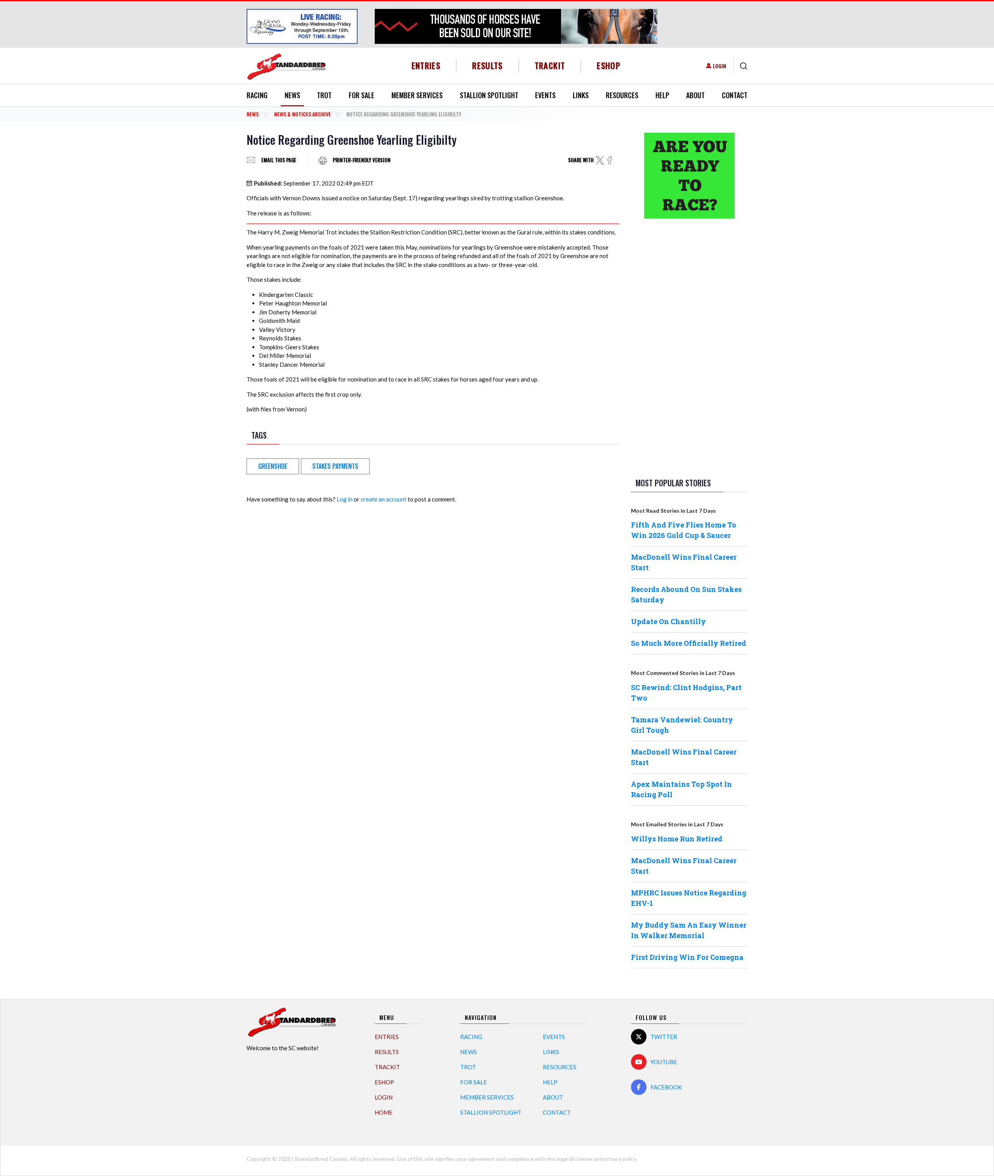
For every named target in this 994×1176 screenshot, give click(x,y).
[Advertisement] (689, 346)
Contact (734, 95)
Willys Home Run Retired (677, 838)
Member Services (417, 95)
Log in (345, 499)
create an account (384, 499)
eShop (608, 65)
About (695, 95)
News (292, 95)
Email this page (278, 160)
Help (662, 95)
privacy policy (620, 1158)
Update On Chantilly (668, 621)
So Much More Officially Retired (688, 643)
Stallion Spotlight (489, 95)
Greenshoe (272, 466)
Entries (426, 65)
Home (384, 1112)
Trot (324, 95)
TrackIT (550, 65)
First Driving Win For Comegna (687, 957)
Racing (257, 95)
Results (487, 65)
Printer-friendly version (362, 160)
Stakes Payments (335, 466)
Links (581, 95)
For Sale (361, 95)
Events (545, 95)
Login (719, 66)
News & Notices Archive (302, 114)
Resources (622, 95)
